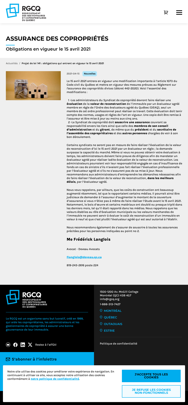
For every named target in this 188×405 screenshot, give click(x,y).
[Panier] (162, 12)
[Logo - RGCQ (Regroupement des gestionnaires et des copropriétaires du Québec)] (26, 12)
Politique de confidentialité (118, 343)
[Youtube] (8, 344)
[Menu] (179, 12)
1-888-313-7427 (110, 304)
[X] (30, 344)
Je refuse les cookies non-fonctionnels (151, 391)
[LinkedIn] (23, 344)
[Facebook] (15, 344)
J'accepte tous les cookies (151, 376)
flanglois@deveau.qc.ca (84, 257)
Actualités (12, 63)
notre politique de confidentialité (55, 379)
